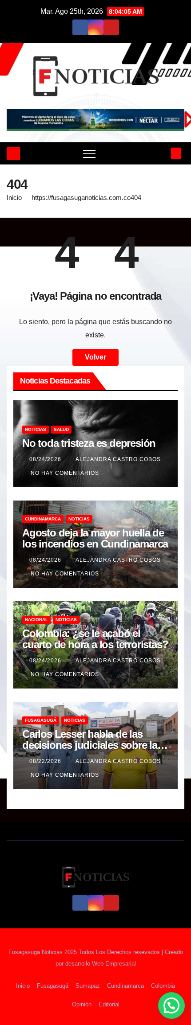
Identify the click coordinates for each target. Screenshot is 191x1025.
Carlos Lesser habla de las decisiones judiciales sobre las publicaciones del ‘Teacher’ (92, 745)
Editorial (109, 1004)
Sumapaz (88, 985)
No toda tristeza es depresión (88, 443)
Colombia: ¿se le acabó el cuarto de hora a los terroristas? (95, 638)
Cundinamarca (43, 518)
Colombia (163, 985)
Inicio (14, 197)
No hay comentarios (65, 473)
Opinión (82, 1004)
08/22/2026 (46, 761)
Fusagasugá (40, 720)
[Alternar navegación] (89, 153)
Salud (61, 429)
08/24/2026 (46, 459)
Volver (95, 357)
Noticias (35, 429)
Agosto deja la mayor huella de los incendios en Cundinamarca (95, 538)
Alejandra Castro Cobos (118, 459)
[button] (161, 153)
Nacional (36, 619)
